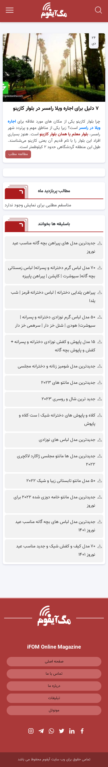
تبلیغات (54, 698)
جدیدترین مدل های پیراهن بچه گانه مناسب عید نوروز (53, 247)
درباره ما (54, 686)
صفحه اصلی (54, 662)
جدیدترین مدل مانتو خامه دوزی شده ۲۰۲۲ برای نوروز (54, 501)
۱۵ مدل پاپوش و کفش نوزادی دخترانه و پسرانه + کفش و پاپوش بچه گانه (53, 346)
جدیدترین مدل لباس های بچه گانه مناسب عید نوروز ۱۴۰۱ (55, 526)
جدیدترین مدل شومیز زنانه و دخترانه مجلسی (56, 366)
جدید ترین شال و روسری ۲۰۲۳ (68, 399)
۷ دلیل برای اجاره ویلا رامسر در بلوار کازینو (56, 109)
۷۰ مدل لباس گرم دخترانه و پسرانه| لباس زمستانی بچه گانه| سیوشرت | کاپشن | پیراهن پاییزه (51, 272)
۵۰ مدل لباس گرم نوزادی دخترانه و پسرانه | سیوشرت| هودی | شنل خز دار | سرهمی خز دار (54, 321)
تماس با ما (54, 674)
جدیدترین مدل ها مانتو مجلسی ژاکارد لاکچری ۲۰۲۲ (56, 460)
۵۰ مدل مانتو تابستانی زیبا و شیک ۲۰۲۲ (61, 481)
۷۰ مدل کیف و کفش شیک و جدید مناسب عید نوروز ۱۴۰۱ (55, 550)
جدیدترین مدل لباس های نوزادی (67, 439)
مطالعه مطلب (18, 154)
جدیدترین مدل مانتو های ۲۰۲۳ (68, 382)
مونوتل (54, 710)
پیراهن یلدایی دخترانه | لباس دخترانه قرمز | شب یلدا (53, 296)
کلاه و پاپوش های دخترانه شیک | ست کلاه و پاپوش (57, 419)
